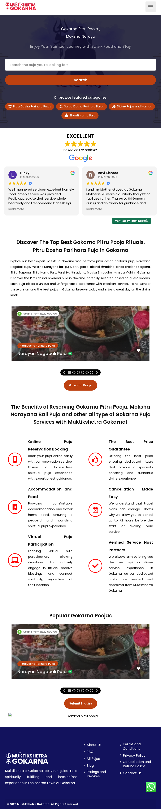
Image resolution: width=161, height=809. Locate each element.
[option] (80, 337)
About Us (94, 745)
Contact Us (132, 773)
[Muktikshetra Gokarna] (21, 5)
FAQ (90, 752)
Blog (90, 765)
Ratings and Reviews (96, 774)
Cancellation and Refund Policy (137, 764)
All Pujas (93, 758)
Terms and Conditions (132, 746)
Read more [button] (16, 209)
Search (80, 80)
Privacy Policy (134, 755)
